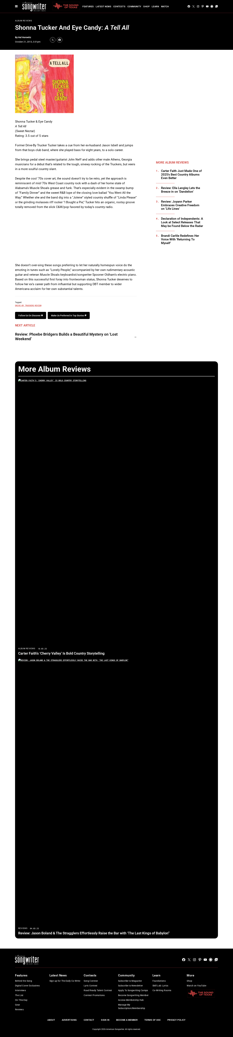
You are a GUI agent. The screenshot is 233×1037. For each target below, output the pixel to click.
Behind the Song (23, 981)
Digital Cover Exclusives (27, 985)
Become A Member (127, 1020)
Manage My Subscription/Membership (131, 1006)
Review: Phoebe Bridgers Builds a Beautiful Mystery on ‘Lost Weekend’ (66, 336)
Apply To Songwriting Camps (133, 990)
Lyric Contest (90, 985)
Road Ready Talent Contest (98, 990)
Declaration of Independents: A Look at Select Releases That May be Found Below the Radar (182, 222)
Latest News (103, 6)
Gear (17, 1004)
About (51, 1020)
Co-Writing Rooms (161, 990)
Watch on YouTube (196, 985)
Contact (89, 1020)
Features (88, 6)
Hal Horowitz (24, 37)
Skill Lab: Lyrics (160, 985)
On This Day (21, 1000)
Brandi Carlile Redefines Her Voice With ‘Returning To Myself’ (180, 239)
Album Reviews (23, 21)
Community (134, 6)
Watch (165, 6)
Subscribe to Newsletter (130, 985)
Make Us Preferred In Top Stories (67, 315)
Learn (155, 6)
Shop (146, 6)
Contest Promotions (94, 995)
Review (38, 305)
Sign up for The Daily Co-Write (64, 981)
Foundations (159, 981)
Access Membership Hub (131, 1000)
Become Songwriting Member (133, 995)
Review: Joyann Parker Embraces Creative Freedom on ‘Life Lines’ (180, 205)
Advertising (69, 1020)
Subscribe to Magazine (130, 981)
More (190, 975)
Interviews (20, 990)
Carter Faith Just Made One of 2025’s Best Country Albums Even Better (181, 174)
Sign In (105, 1020)
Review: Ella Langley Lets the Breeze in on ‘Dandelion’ (180, 189)
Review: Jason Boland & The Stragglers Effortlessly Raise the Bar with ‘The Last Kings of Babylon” (94, 933)
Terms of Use (152, 1020)
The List (19, 995)
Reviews (22, 928)
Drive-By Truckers (24, 305)
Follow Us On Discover (29, 315)
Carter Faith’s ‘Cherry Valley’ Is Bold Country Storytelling (61, 653)
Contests (119, 6)
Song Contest (91, 981)
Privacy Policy (176, 1020)
